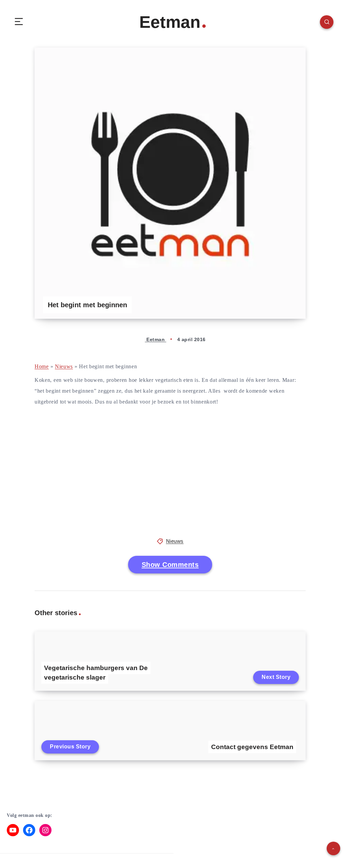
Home (42, 366)
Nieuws (64, 366)
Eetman (170, 22)
